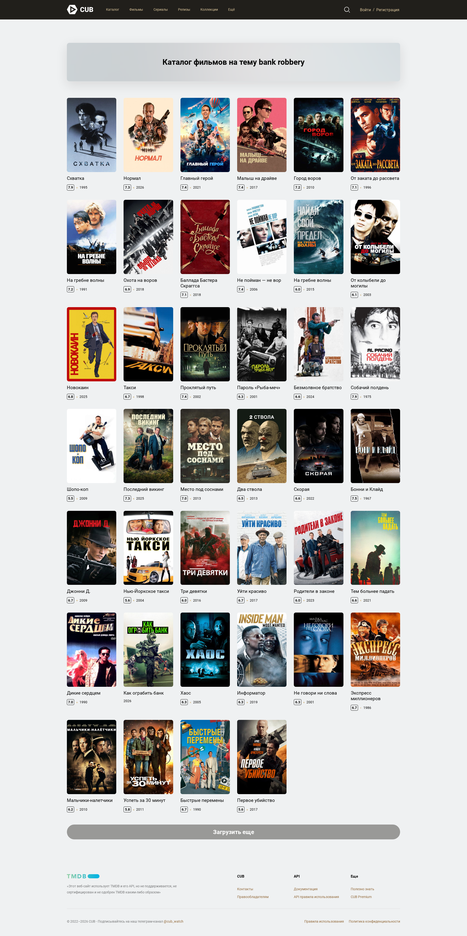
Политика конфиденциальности (374, 921)
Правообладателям (253, 897)
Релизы (184, 9)
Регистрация (387, 9)
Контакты (245, 889)
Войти (365, 9)
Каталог (112, 9)
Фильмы (136, 9)
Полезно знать (362, 889)
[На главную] (80, 9)
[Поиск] (347, 9)
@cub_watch (173, 921)
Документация (306, 889)
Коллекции (209, 9)
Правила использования (324, 921)
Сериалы (160, 9)
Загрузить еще (233, 832)
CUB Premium (361, 897)
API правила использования (316, 897)
